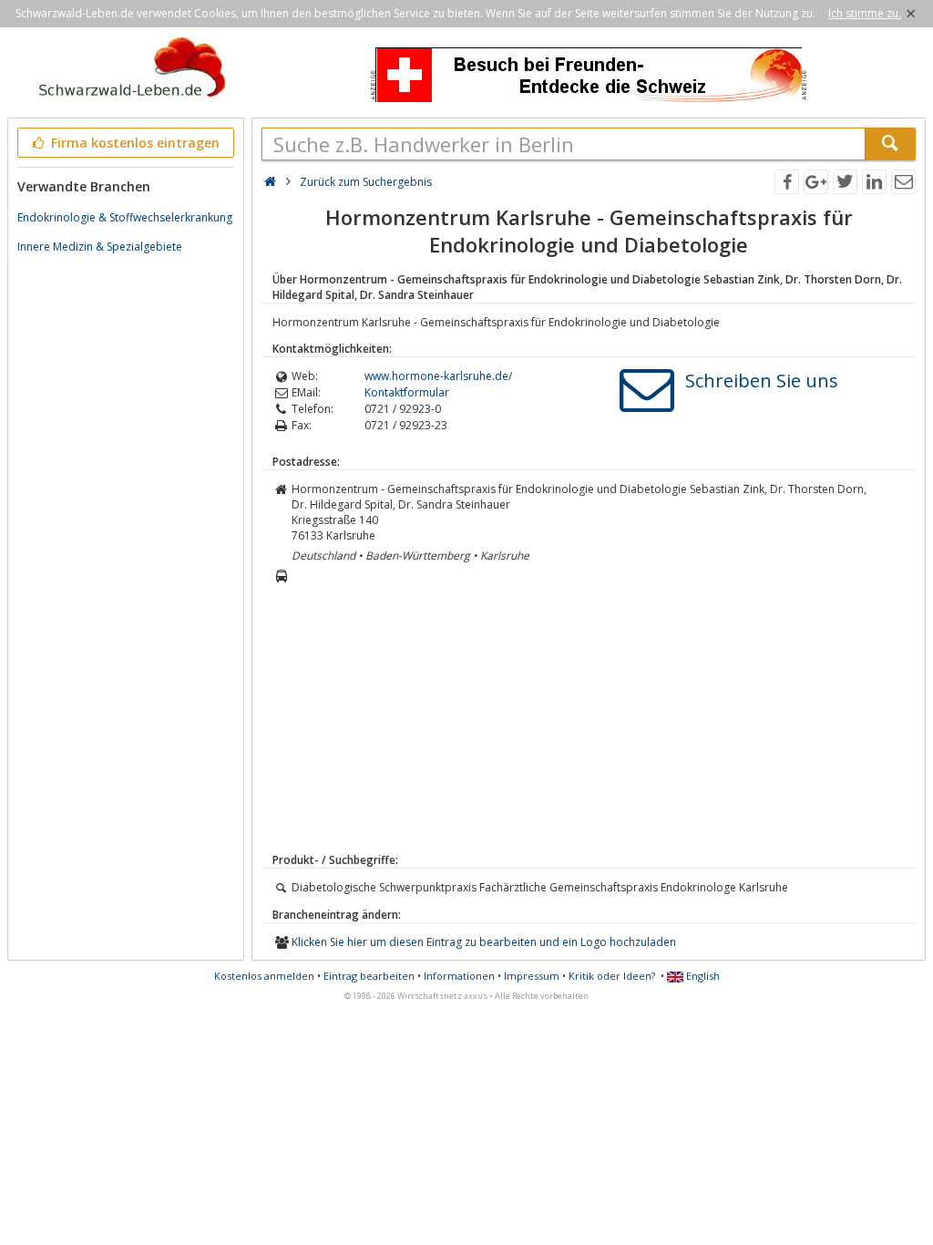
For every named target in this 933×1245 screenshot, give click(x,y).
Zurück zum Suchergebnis (366, 182)
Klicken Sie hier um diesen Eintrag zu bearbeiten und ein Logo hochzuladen (484, 942)
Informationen (459, 976)
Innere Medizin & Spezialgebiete (99, 246)
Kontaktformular (406, 392)
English (701, 976)
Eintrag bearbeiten (369, 976)
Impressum (531, 976)
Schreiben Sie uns (761, 380)
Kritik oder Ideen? (612, 976)
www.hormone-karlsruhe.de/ (438, 376)
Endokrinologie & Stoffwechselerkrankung (124, 217)
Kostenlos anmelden (264, 976)
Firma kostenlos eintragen (133, 142)
